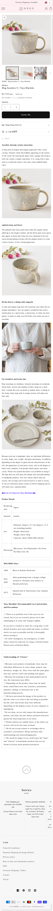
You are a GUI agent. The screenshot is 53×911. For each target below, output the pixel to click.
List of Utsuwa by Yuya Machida (18, 493)
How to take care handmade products (18, 861)
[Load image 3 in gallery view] (40, 73)
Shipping (14, 97)
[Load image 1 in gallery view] (12, 73)
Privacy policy (9, 857)
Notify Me (25, 115)
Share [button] (7, 138)
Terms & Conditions (11, 848)
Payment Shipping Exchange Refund (18, 852)
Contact (6, 875)
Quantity (5, 102)
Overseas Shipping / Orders (14, 870)
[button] (3, 8)
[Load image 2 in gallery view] (26, 73)
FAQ (5, 866)
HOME (4, 81)
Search (6, 879)
